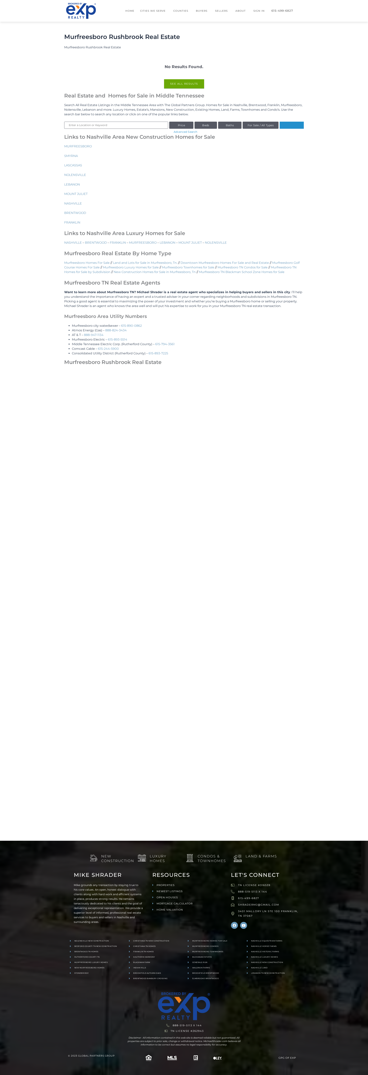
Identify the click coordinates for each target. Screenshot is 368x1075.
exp (293, 1057)
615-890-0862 (131, 326)
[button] (153, 11)
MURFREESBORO (78, 146)
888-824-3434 (116, 330)
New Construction (117, 858)
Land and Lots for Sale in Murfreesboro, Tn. (145, 263)
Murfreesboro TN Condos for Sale (243, 267)
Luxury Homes (158, 858)
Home (129, 10)
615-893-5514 (117, 339)
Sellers (221, 10)
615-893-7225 (158, 353)
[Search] (292, 125)
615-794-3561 (165, 344)
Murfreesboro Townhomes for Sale (188, 267)
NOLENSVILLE (75, 175)
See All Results (184, 83)
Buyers (201, 10)
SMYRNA (71, 156)
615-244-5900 (108, 349)
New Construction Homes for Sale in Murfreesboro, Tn (155, 272)
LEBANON (72, 184)
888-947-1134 (94, 335)
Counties (180, 10)
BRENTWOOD (75, 213)
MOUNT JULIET (76, 194)
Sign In (259, 10)
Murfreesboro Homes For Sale (87, 263)
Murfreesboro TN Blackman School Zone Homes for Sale (241, 272)
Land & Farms (261, 856)
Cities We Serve (153, 10)
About (240, 10)
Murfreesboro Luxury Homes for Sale (131, 267)
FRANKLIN (72, 222)
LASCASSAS (73, 165)
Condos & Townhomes (212, 858)
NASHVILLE (73, 203)
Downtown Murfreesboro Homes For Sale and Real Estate (225, 263)
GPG (281, 1057)
